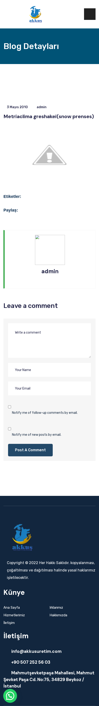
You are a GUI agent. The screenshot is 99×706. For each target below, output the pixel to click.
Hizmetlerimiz (14, 615)
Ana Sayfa (11, 607)
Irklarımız (56, 607)
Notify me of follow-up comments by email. (45, 413)
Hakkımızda (58, 615)
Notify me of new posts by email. (36, 435)
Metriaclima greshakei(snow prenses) (48, 116)
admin (42, 107)
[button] (10, 696)
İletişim (9, 623)
